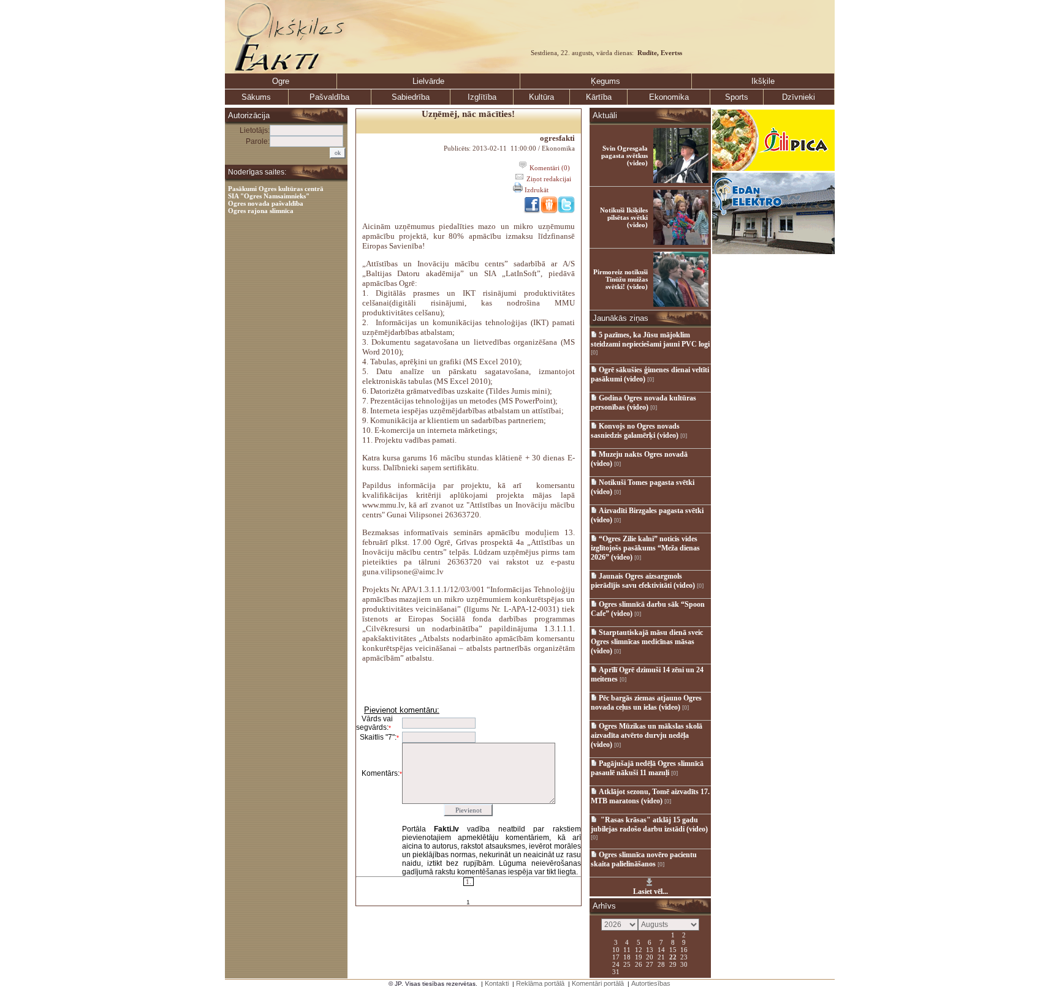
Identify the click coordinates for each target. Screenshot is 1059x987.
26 (638, 963)
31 (616, 971)
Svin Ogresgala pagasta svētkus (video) (624, 155)
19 (638, 956)
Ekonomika (669, 97)
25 (627, 963)
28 (661, 963)
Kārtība (599, 97)
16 (684, 949)
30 (684, 963)
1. (468, 881)
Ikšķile (763, 81)
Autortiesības (650, 983)
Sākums (256, 97)
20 (649, 956)
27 (649, 963)
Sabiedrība (411, 97)
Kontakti (497, 983)
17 (616, 956)
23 (684, 956)
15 (673, 949)
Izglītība (482, 97)
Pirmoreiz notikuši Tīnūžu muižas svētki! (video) (620, 279)
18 (627, 956)
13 (649, 949)
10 (616, 949)
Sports (736, 97)
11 (627, 949)
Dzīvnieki (798, 97)
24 (616, 963)
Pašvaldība (329, 97)
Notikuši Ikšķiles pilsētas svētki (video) (624, 217)
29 (673, 963)
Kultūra (541, 97)
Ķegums (605, 81)
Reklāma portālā (540, 983)
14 (661, 949)
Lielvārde (428, 81)
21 (661, 956)
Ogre (280, 81)
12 (638, 949)
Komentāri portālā (598, 983)
